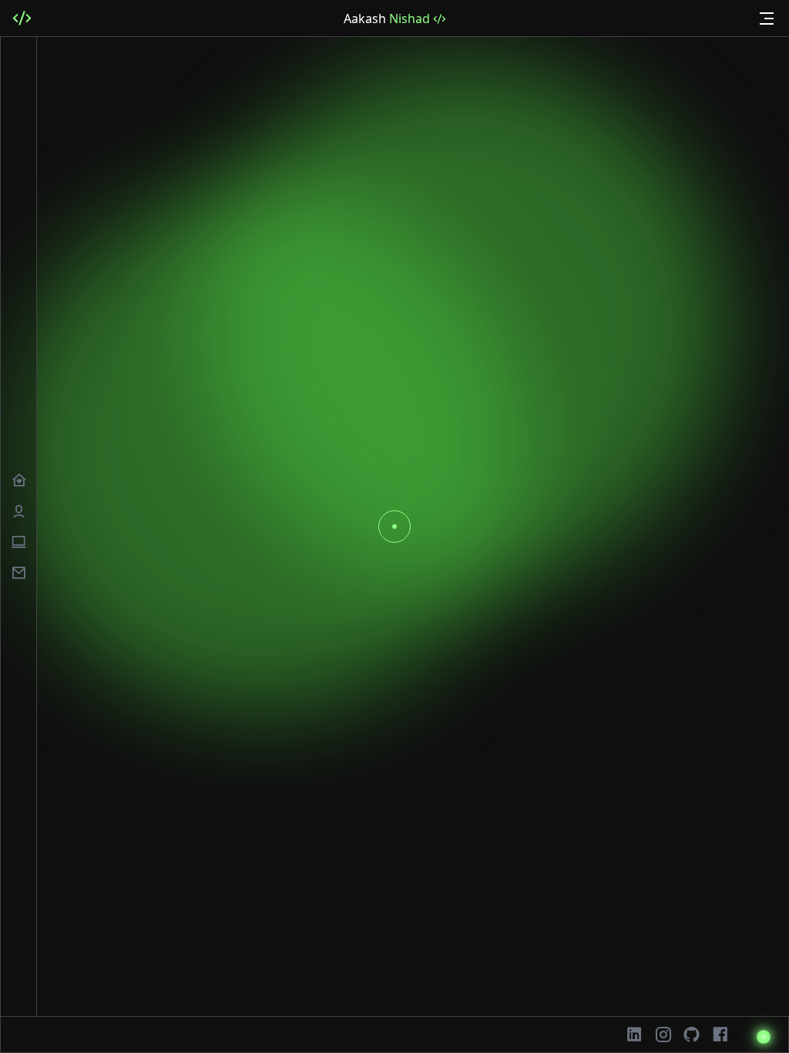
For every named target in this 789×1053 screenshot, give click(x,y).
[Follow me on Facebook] (720, 1034)
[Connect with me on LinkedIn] (634, 1034)
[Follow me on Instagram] (663, 1034)
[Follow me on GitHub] (691, 1034)
